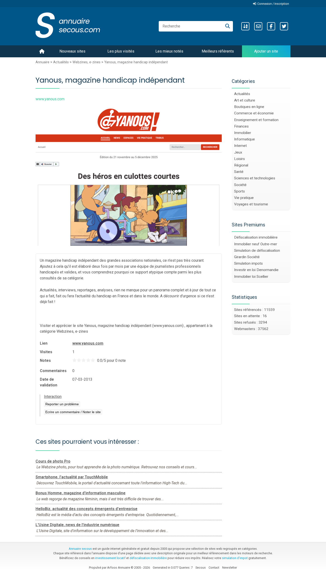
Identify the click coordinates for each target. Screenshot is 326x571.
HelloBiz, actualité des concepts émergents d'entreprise (86, 509)
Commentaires (53, 370)
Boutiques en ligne (249, 107)
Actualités (61, 62)
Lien (43, 343)
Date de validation (48, 382)
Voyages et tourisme (251, 204)
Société (240, 185)
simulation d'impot (235, 558)
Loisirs (239, 159)
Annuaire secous (80, 548)
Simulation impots (248, 263)
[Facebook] (271, 26)
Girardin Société (247, 257)
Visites (46, 352)
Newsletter (229, 567)
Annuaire (42, 62)
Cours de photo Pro (53, 461)
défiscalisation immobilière (148, 558)
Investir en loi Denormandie (256, 270)
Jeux (238, 152)
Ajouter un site (266, 51)
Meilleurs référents (218, 51)
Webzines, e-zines (86, 62)
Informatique (244, 139)
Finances (241, 126)
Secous (200, 567)
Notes (45, 360)
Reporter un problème (62, 404)
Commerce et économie (254, 113)
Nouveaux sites (72, 51)
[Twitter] (284, 26)
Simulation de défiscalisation (257, 250)
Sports (239, 191)
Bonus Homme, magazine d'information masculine (81, 493)
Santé (238, 172)
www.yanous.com (87, 343)
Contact (214, 567)
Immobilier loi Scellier (251, 276)
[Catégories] (245, 26)
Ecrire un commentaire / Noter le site (73, 412)
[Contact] (258, 26)
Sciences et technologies (254, 178)
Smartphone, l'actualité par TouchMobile (72, 477)
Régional (241, 165)
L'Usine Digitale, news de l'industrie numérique (77, 525)
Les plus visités (120, 51)
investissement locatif (110, 558)
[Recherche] (227, 26)
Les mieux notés (169, 51)
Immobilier (242, 133)
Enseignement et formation (256, 120)
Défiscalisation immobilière (256, 237)
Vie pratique (244, 198)
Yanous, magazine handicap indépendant (136, 62)
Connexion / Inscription (273, 3)
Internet (240, 146)
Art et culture (244, 100)
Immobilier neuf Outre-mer (255, 244)
